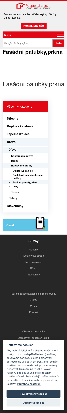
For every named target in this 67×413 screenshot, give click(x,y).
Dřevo (11, 142)
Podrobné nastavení (29, 383)
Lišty (15, 186)
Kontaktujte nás (33, 26)
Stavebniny (15, 206)
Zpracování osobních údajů (33, 337)
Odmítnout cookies (33, 402)
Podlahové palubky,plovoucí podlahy (28, 176)
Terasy (15, 192)
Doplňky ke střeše (20, 126)
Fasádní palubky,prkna (25, 182)
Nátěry (13, 198)
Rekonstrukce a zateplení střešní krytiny (25, 14)
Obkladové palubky (23, 170)
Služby (52, 14)
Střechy (12, 118)
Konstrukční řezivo (22, 156)
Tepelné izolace (18, 134)
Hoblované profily (21, 165)
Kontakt (16, 17)
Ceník (10, 225)
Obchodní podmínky (33, 331)
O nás (7, 17)
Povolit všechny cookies (33, 393)
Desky (14, 160)
